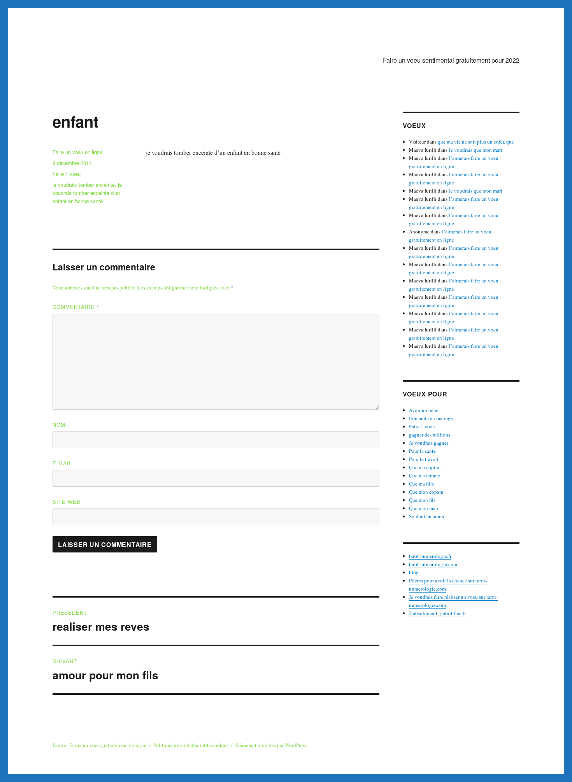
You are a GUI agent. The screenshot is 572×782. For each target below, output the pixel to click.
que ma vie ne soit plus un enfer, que (476, 141)
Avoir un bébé (424, 410)
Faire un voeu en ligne (77, 152)
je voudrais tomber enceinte (84, 184)
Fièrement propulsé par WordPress (271, 745)
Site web (67, 501)
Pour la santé (422, 450)
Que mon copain (426, 491)
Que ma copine (424, 467)
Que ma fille (421, 483)
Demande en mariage (431, 418)
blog (414, 572)
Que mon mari (424, 508)
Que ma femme (424, 475)
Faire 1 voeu (67, 173)
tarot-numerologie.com (433, 564)
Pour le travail (424, 459)
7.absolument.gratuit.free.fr (437, 613)
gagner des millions (429, 434)
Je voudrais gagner (428, 442)
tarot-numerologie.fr (430, 555)
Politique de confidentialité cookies (190, 745)
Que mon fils (422, 499)
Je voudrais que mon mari (475, 149)
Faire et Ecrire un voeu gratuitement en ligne (99, 745)
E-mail (62, 463)
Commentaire (76, 306)
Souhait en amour (427, 516)
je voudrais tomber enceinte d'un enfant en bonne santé (87, 193)
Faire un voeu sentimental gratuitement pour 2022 (451, 60)
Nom (59, 424)
